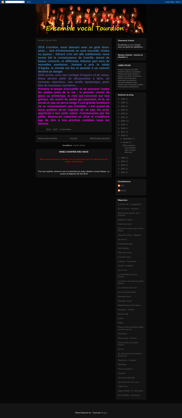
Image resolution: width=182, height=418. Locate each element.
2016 (123, 135)
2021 (123, 117)
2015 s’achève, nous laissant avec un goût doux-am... (129, 148)
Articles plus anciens (99, 138)
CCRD (135, 70)
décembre (127, 139)
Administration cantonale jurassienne (127, 79)
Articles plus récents (47, 138)
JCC (122, 186)
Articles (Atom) (79, 145)
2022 (123, 113)
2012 (123, 169)
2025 (123, 102)
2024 (123, 106)
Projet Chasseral (125, 70)
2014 (123, 161)
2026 (123, 99)
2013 (123, 165)
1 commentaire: (65, 129)
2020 (123, 121)
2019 (123, 124)
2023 (123, 110)
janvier (126, 142)
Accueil (73, 138)
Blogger (104, 413)
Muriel (123, 190)
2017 (123, 132)
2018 (123, 128)
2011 (123, 172)
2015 (123, 158)
